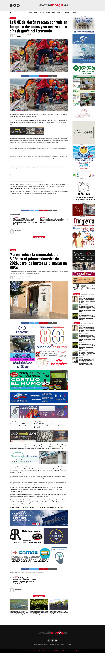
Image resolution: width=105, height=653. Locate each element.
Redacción (18, 36)
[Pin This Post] (43, 76)
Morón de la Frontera (38, 572)
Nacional (42, 12)
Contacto (74, 12)
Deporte (48, 12)
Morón (30, 12)
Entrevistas (59, 12)
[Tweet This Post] (34, 76)
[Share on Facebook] (25, 76)
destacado (29, 572)
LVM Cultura (67, 12)
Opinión (53, 12)
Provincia (36, 12)
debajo (23, 572)
